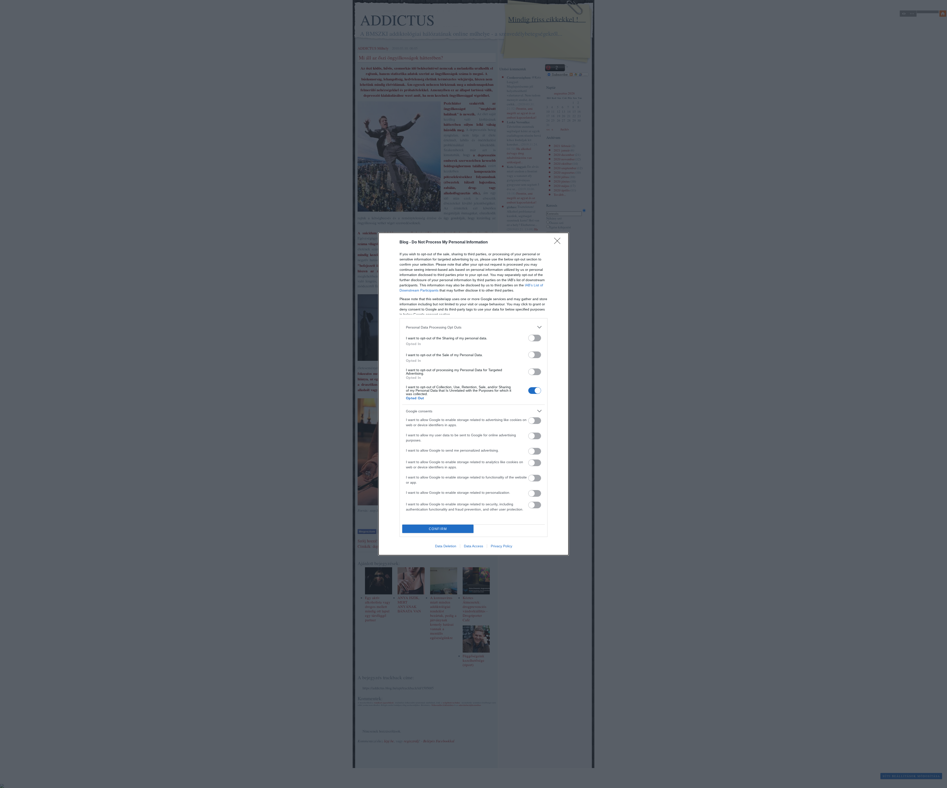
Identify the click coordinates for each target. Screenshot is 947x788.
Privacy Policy (501, 546)
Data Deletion (445, 546)
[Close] (559, 242)
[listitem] (473, 327)
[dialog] (473, 394)
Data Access (473, 546)
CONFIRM (438, 529)
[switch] (534, 338)
